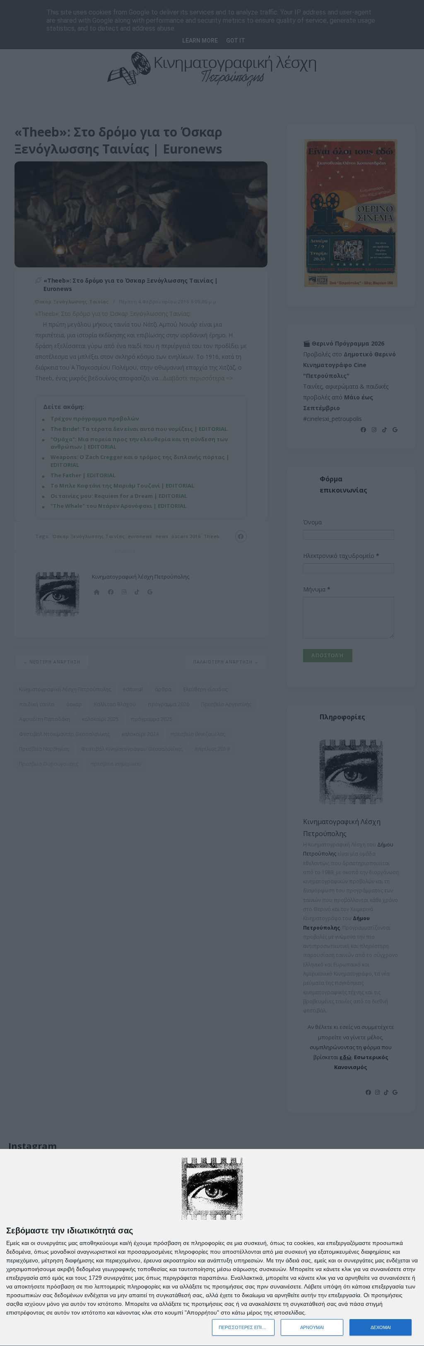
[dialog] (212, 1247)
